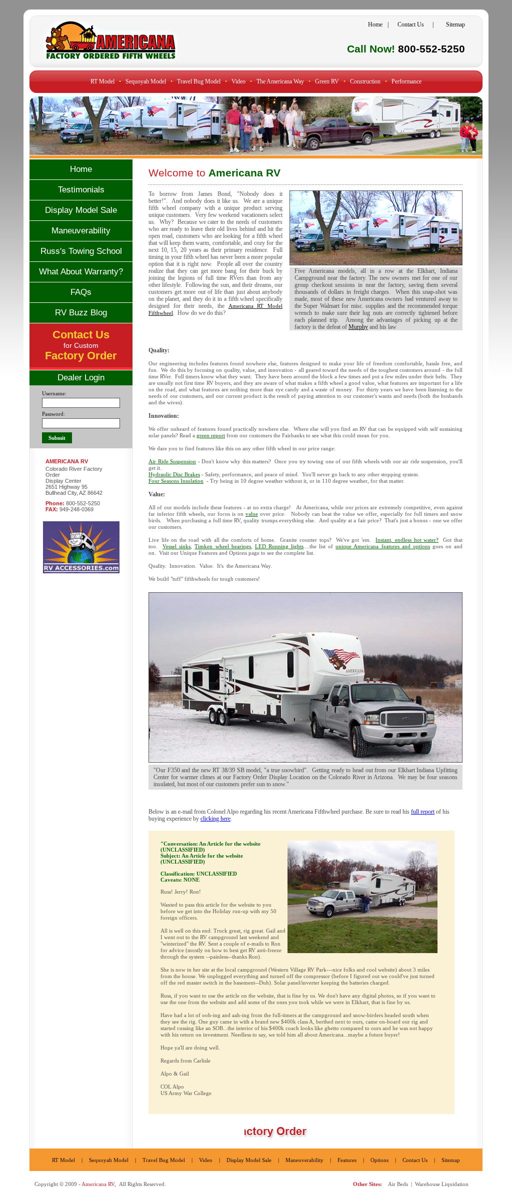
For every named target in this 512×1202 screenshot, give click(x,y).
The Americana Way (280, 81)
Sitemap (455, 24)
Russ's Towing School (81, 251)
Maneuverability (81, 230)
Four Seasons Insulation (176, 481)
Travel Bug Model (198, 81)
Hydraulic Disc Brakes (174, 474)
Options (379, 1160)
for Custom (81, 346)
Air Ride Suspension (172, 461)
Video (205, 1160)
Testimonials (81, 189)
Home (375, 24)
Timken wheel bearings (222, 546)
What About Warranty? (81, 271)
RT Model (102, 81)
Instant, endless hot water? (407, 540)
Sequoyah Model (146, 81)
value (252, 514)
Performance (407, 81)
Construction (365, 81)
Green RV (327, 81)
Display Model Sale (81, 210)
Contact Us (411, 24)
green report (210, 435)
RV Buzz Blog (81, 312)
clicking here (215, 818)
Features (347, 1160)
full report (422, 811)
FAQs (81, 292)
